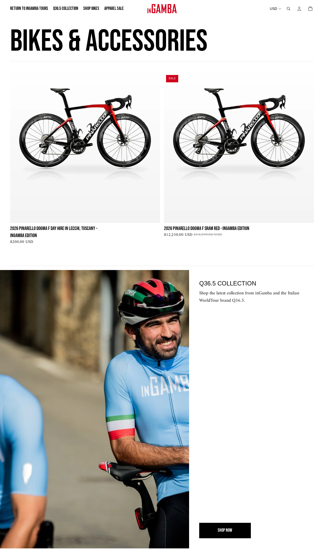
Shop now (225, 530)
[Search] (288, 8)
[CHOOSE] (152, 215)
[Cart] (310, 8)
